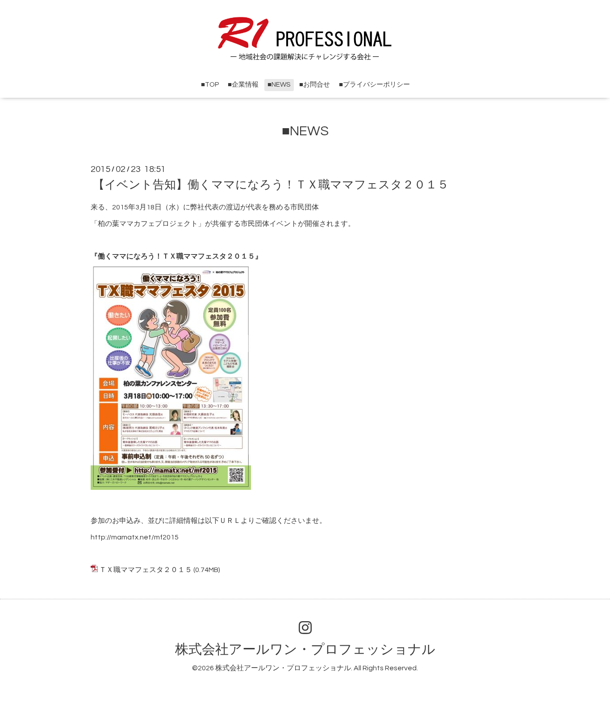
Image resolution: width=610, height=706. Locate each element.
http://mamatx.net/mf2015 (135, 537)
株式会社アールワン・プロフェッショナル (305, 649)
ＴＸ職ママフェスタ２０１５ (145, 569)
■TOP (210, 84)
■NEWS (278, 84)
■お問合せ (314, 84)
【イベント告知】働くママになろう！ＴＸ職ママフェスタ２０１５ (271, 185)
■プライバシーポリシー (374, 84)
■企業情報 (243, 84)
